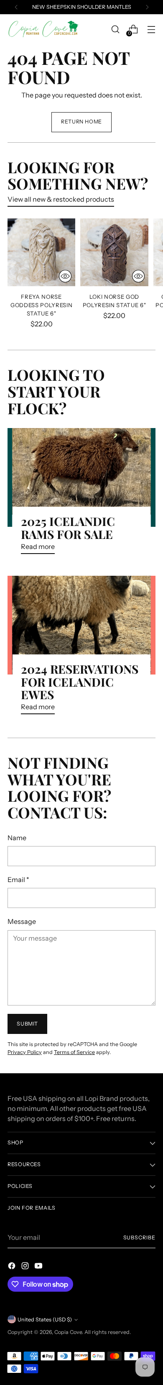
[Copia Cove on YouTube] (39, 1267)
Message (22, 921)
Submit (27, 1024)
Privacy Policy (25, 1052)
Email (18, 879)
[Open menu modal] (151, 29)
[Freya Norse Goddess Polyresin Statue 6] (41, 252)
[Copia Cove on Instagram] (26, 1267)
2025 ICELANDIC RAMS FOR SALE (68, 527)
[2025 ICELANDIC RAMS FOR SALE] (81, 477)
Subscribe (139, 1237)
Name (17, 838)
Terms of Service (74, 1052)
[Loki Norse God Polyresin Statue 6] (114, 252)
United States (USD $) (45, 1319)
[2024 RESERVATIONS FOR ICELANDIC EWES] (81, 625)
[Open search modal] (115, 29)
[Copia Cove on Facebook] (13, 1267)
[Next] (147, 7)
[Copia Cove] (43, 29)
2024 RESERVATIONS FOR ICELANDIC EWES (79, 682)
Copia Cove (68, 1332)
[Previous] (16, 7)
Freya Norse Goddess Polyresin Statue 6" (41, 305)
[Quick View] (65, 276)
